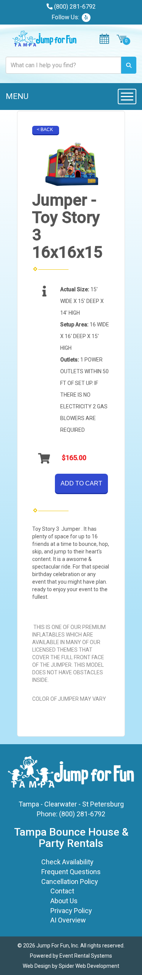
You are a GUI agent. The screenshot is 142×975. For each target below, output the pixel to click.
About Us (64, 901)
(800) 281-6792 (75, 6)
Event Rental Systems (85, 956)
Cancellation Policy (69, 881)
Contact (62, 891)
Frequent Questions (71, 872)
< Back (45, 129)
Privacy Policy (71, 911)
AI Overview (68, 920)
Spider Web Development (89, 966)
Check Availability (67, 862)
